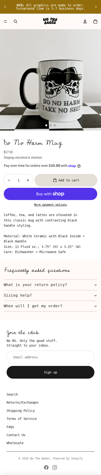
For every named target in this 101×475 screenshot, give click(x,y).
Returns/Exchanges (23, 402)
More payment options (50, 204)
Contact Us (16, 435)
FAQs (10, 427)
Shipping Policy (21, 411)
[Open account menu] (85, 21)
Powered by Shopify (68, 458)
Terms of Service (22, 419)
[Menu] (5, 21)
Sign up (50, 372)
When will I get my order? (33, 306)
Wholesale (15, 443)
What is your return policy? (35, 285)
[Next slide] (96, 7)
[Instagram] (55, 467)
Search (12, 394)
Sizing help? (18, 295)
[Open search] (15, 21)
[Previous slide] (5, 7)
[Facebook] (46, 467)
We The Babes (40, 458)
